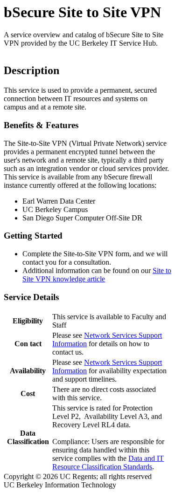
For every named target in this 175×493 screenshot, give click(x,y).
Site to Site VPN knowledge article (96, 275)
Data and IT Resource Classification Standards (108, 462)
